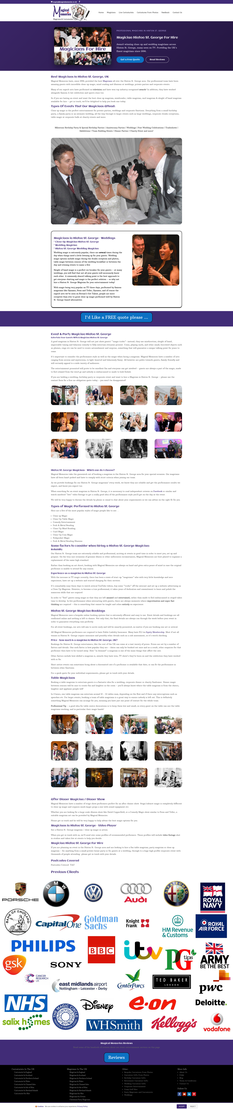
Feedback (165, 13)
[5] (64, 786)
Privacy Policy (82, 1106)
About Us (183, 1072)
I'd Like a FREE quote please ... (116, 317)
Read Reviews (157, 60)
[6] (116, 223)
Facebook (158, 491)
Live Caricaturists (126, 13)
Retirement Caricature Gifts (136, 1081)
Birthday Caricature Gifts (135, 1078)
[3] (133, 431)
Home (101, 13)
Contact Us (177, 13)
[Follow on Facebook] (179, 1094)
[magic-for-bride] (64, 733)
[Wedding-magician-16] (133, 733)
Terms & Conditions (187, 1081)
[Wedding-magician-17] (168, 733)
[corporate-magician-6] (133, 457)
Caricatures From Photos (147, 13)
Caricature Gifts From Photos (136, 1075)
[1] (64, 457)
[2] (168, 404)
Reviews (116, 1057)
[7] (168, 431)
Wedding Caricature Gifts (135, 1084)
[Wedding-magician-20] (64, 760)
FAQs (181, 1075)
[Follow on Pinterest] (194, 1094)
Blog (181, 1078)
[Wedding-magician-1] (99, 733)
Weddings (128, 1095)
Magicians (111, 13)
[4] (133, 404)
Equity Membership (155, 632)
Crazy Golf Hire (130, 1089)
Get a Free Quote (130, 60)
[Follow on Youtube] (184, 1094)
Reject (193, 1106)
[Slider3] (64, 404)
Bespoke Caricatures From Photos (138, 1072)
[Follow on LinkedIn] (189, 1094)
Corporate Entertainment (135, 1086)
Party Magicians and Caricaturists (138, 1092)
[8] (168, 786)
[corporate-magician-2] (168, 457)
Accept (182, 1106)
